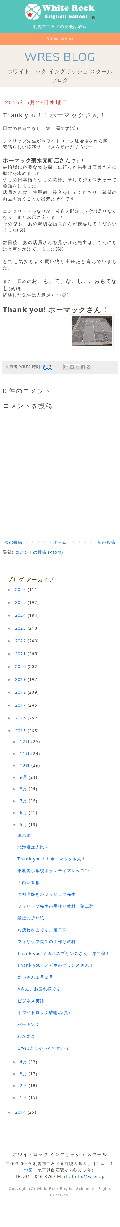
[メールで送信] (66, 367)
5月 (24, 824)
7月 (24, 801)
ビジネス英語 (30, 1000)
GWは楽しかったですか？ (43, 1048)
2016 (21, 718)
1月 (24, 1097)
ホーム (60, 542)
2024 (21, 615)
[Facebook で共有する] (83, 367)
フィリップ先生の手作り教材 (46, 941)
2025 (21, 602)
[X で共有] (77, 367)
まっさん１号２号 (35, 977)
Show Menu (60, 38)
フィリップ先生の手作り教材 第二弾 (55, 906)
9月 (24, 777)
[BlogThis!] (72, 367)
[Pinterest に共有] (88, 367)
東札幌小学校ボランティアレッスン (53, 870)
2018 (21, 692)
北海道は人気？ (33, 847)
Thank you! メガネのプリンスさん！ (55, 965)
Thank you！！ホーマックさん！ (51, 859)
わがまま (26, 1036)
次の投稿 (13, 542)
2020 (21, 666)
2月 (24, 1085)
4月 (24, 1061)
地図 (28, 1170)
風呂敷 (24, 835)
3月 (24, 1073)
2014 (21, 1112)
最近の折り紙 (30, 918)
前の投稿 (107, 542)
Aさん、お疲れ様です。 (41, 988)
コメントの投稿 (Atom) (39, 552)
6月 (24, 812)
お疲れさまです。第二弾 (42, 930)
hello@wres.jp (88, 1176)
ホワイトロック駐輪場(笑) (43, 1012)
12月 (25, 741)
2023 (21, 628)
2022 (21, 641)
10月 (25, 765)
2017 (21, 705)
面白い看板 (28, 882)
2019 (21, 679)
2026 (21, 589)
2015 (21, 730)
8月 (24, 789)
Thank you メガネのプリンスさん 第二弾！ (63, 953)
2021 (21, 653)
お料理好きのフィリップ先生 (46, 894)
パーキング (28, 1024)
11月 (25, 753)
